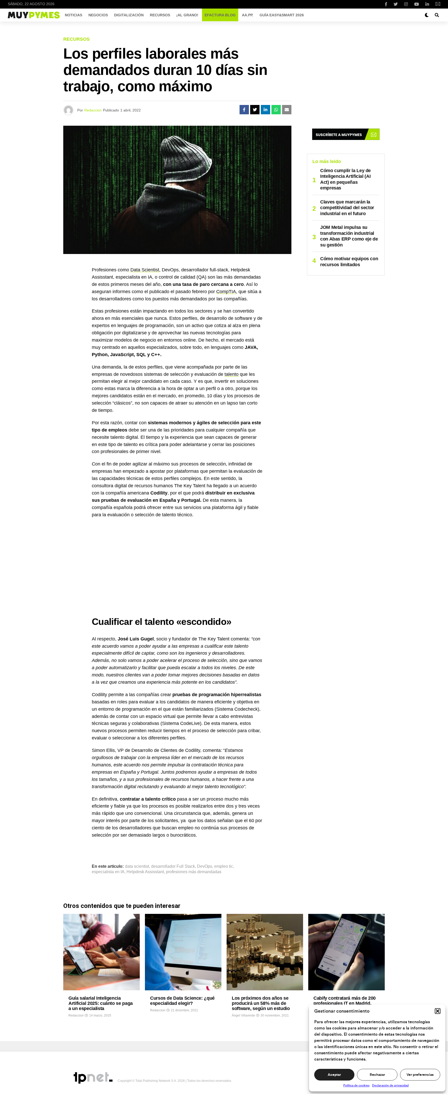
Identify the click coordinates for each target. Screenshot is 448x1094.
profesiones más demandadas (193, 872)
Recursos (160, 15)
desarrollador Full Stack (173, 866)
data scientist (137, 866)
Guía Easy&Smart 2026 (282, 15)
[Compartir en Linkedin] (265, 109)
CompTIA (226, 291)
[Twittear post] (255, 109)
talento (232, 374)
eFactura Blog (220, 15)
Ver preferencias (420, 1075)
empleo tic (223, 866)
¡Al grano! (187, 15)
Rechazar (377, 1075)
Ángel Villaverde (243, 1015)
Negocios (98, 15)
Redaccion (93, 110)
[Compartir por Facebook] (244, 109)
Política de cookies (356, 1085)
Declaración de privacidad (390, 1085)
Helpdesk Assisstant (145, 872)
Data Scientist (144, 269)
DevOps (204, 866)
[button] (437, 1011)
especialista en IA (108, 872)
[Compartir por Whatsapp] (276, 109)
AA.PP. (247, 15)
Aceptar (334, 1075)
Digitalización (129, 15)
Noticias (73, 15)
